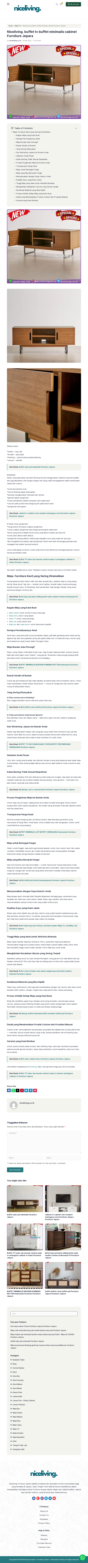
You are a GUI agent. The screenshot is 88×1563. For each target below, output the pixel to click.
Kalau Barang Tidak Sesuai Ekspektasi (31, 159)
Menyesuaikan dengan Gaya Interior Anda (33, 176)
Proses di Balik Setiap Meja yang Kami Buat (33, 193)
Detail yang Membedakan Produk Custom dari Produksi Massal (42, 197)
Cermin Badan (18, 1368)
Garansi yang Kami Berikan (27, 200)
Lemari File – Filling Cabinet (24, 1400)
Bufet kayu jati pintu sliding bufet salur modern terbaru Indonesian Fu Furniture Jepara (62, 1255)
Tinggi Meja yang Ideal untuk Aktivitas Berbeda (35, 183)
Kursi (15, 1372)
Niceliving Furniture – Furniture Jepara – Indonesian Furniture (43, 1559)
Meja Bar (16, 1409)
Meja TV (12, 619)
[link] (9, 1090)
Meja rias (12, 621)
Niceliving (33, 1067)
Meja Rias (16, 1421)
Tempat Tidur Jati (20, 1445)
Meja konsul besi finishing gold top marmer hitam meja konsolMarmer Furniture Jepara (42, 1346)
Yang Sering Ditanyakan (26, 149)
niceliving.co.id (27, 1103)
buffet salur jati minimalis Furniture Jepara (37, 467)
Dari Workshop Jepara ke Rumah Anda (32, 152)
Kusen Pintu (17, 1392)
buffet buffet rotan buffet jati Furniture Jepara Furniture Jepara (46, 707)
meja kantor (25, 624)
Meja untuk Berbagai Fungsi (27, 170)
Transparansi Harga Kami (26, 166)
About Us (44, 1511)
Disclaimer (44, 1519)
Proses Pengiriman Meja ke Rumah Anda (33, 163)
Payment (44, 1539)
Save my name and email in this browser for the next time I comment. (37, 1163)
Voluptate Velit (18, 1449)
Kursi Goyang (18, 1380)
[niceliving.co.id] (15, 1108)
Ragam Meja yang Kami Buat (27, 135)
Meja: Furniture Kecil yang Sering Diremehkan (31, 132)
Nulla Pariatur (18, 1433)
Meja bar (12, 624)
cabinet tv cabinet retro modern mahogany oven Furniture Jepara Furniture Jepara (59, 1217)
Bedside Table (18, 1360)
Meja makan (14, 613)
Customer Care (44, 1547)
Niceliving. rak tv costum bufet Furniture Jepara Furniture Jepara (47, 790)
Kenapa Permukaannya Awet (28, 139)
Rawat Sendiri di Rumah (26, 146)
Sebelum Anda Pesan (25, 156)
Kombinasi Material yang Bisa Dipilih (30, 190)
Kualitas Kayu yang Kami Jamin (29, 180)
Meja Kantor (17, 1413)
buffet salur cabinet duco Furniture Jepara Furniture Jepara (44, 1059)
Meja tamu (13, 616)
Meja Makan (17, 1417)
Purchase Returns (44, 1543)
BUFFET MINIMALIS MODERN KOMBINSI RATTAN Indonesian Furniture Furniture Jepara (24, 1293)
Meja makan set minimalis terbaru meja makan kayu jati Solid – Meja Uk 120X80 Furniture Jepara (42, 1335)
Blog (14, 1364)
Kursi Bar (16, 1376)
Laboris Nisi (17, 1396)
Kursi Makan (17, 1384)
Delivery (44, 1535)
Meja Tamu (17, 1425)
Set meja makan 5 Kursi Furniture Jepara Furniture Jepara (34, 1326)
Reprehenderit (18, 1437)
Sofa (14, 1441)
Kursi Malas (17, 1388)
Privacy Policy (44, 1523)
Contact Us (44, 1515)
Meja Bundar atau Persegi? (27, 142)
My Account (75, 4)
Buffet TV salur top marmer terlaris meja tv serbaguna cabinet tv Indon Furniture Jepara (24, 1255)
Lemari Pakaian (19, 1404)
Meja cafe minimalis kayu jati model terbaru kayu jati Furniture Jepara (38, 1330)
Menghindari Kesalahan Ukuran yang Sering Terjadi (37, 187)
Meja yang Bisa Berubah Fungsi (29, 173)
